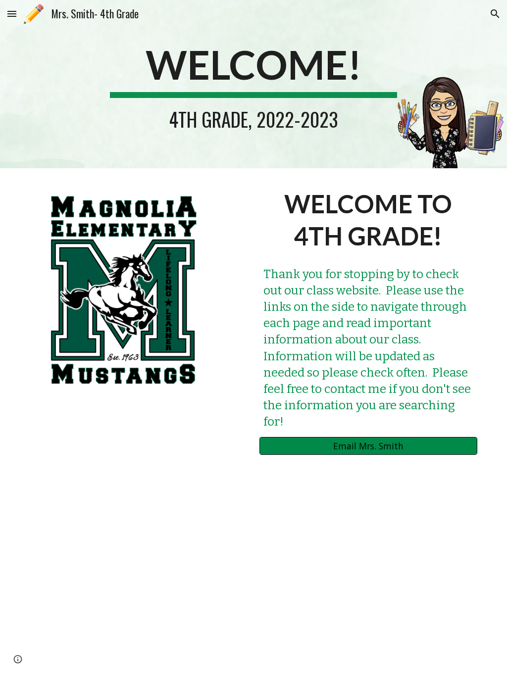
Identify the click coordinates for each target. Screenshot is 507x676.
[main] (253, 84)
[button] (12, 13)
